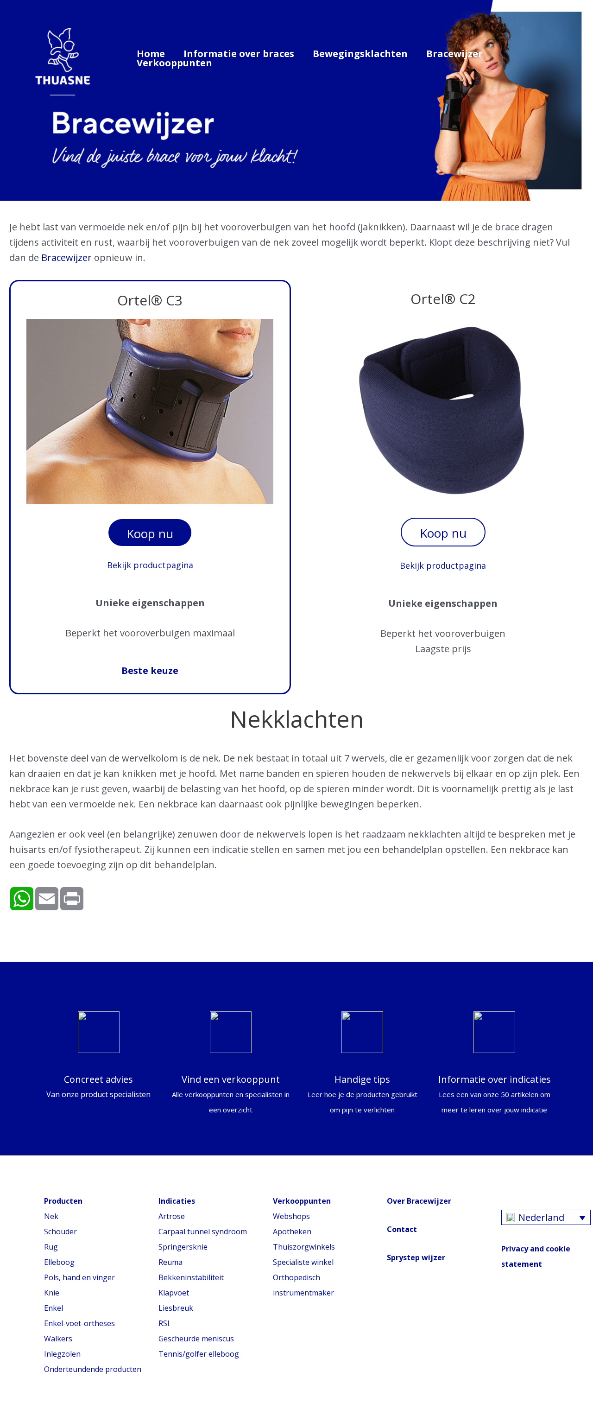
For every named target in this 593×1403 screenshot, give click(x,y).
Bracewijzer (454, 53)
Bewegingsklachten (360, 53)
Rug (51, 1247)
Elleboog (59, 1262)
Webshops (291, 1216)
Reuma (170, 1262)
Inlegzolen (62, 1354)
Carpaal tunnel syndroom (202, 1231)
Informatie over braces (238, 53)
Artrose (171, 1216)
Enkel (53, 1308)
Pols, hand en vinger (79, 1277)
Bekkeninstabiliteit (191, 1277)
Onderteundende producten (92, 1369)
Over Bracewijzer (419, 1201)
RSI (164, 1323)
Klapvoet (173, 1293)
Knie (51, 1293)
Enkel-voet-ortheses (79, 1323)
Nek (51, 1216)
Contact (402, 1229)
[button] (564, 57)
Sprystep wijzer (416, 1257)
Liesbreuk (175, 1308)
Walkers (58, 1338)
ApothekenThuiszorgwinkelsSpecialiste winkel (304, 1246)
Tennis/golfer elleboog (198, 1354)
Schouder (60, 1231)
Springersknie (183, 1247)
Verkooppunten (174, 63)
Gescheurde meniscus (196, 1338)
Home (151, 53)
